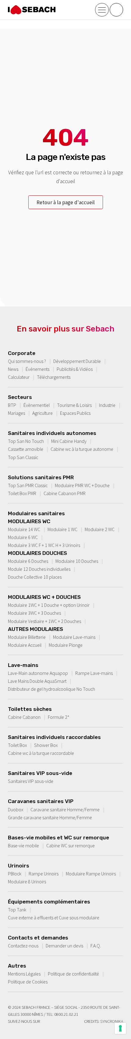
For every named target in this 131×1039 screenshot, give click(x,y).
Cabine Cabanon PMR (65, 493)
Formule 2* (58, 717)
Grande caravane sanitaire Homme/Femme (50, 817)
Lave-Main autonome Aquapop (38, 673)
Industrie (107, 405)
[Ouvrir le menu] (101, 9)
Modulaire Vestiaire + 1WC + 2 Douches (44, 621)
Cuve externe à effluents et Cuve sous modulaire (53, 917)
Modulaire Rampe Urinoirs (91, 874)
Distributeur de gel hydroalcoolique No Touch (51, 689)
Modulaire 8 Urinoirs (27, 881)
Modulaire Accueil (24, 645)
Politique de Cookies (28, 982)
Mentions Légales (24, 974)
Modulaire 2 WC (100, 529)
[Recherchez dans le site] (116, 9)
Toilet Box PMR (22, 493)
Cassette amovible (25, 449)
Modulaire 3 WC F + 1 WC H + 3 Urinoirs (44, 545)
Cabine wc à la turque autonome (82, 449)
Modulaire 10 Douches (76, 561)
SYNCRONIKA (111, 1021)
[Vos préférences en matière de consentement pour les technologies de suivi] (120, 1028)
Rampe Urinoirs (43, 874)
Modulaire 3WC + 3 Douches (34, 613)
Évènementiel (36, 405)
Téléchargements (53, 377)
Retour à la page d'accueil (66, 202)
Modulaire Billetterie (27, 637)
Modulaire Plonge (66, 645)
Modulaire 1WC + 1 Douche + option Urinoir (49, 605)
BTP (12, 405)
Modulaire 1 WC (62, 529)
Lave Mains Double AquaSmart (37, 681)
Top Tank (17, 910)
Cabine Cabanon (24, 717)
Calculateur (19, 377)
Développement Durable (77, 361)
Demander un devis (64, 946)
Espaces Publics (75, 413)
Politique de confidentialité (73, 974)
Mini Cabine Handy (69, 441)
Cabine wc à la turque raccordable (41, 753)
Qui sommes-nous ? (27, 361)
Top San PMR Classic (28, 485)
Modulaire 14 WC (24, 529)
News (13, 369)
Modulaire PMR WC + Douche (82, 485)
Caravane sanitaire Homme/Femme (65, 809)
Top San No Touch (26, 441)
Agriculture (42, 413)
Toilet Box (17, 745)
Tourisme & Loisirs (74, 405)
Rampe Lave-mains (94, 673)
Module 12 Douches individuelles (39, 569)
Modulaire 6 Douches (28, 561)
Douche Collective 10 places (35, 577)
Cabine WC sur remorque (70, 845)
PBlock (14, 874)
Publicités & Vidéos (75, 369)
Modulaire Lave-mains (74, 637)
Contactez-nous (23, 946)
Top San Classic (23, 457)
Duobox (15, 809)
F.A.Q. (95, 946)
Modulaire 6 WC (23, 537)
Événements (37, 369)
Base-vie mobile (23, 845)
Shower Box (46, 745)
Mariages (16, 413)
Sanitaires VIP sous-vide (30, 781)
